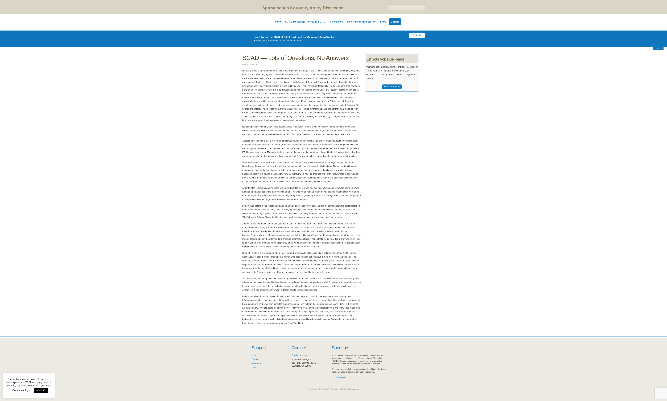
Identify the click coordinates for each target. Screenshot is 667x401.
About (254, 355)
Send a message (300, 355)
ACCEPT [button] (41, 390)
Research (256, 363)
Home (278, 21)
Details (417, 35)
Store (383, 21)
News (254, 367)
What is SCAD (316, 21)
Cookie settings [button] (21, 390)
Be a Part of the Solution (361, 21)
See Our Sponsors (340, 377)
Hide (658, 49)
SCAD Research (295, 21)
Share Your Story (392, 87)
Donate (395, 21)
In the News (336, 21)
